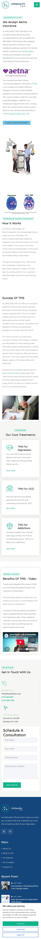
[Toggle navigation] (37, 4)
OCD (13, 58)
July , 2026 (17, 883)
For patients (8, 858)
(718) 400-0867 (7, 697)
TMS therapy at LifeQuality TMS (16, 114)
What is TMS (8, 853)
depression (29, 51)
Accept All (20, 924)
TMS (34, 84)
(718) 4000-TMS (8, 700)
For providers (8, 862)
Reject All (20, 935)
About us (7, 849)
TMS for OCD (12, 373)
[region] (20, 921)
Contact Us (7, 867)
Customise (21, 929)
